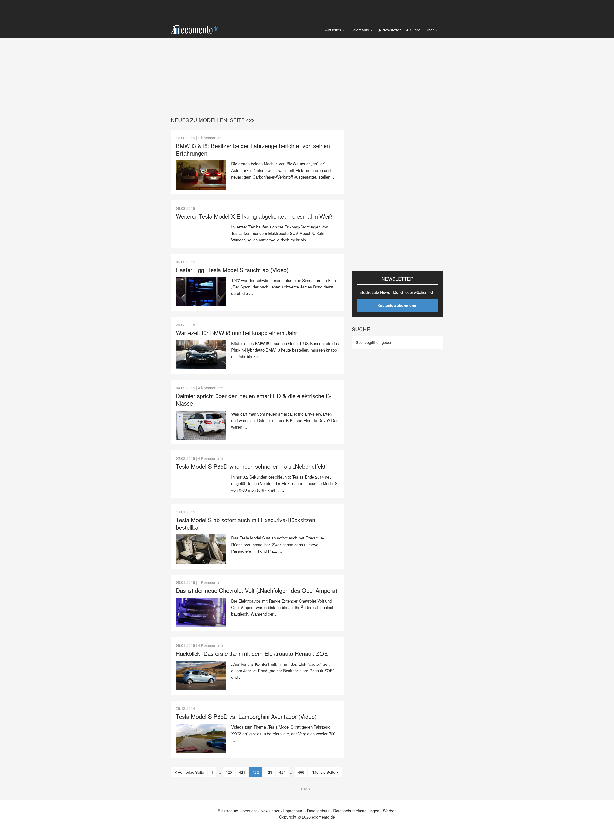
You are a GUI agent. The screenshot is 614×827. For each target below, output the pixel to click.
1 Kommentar (209, 137)
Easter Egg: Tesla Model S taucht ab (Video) (232, 269)
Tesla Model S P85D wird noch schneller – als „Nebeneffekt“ (251, 466)
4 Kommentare (210, 387)
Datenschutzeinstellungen (356, 811)
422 (256, 772)
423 (270, 772)
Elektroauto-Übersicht (237, 811)
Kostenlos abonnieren (397, 305)
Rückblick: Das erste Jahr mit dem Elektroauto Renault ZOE (252, 653)
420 (229, 772)
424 (283, 772)
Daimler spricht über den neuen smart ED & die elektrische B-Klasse (254, 399)
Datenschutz (318, 811)
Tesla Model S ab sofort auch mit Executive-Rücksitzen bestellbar (245, 523)
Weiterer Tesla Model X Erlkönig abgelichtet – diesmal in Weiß (254, 216)
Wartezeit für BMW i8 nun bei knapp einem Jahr (236, 332)
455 (302, 772)
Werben (389, 811)
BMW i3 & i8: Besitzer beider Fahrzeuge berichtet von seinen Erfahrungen (253, 149)
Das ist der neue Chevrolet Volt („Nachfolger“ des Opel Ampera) (256, 590)
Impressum (293, 811)
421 (243, 772)
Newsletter (270, 811)
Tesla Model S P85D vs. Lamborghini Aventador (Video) (246, 716)
